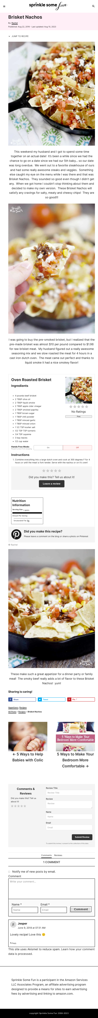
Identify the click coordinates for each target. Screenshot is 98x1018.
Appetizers (13, 707)
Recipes (23, 707)
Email (48, 823)
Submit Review (82, 837)
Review (49, 799)
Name (48, 812)
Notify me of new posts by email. (34, 871)
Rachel (15, 23)
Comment (14, 876)
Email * (45, 904)
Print (78, 417)
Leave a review (51, 483)
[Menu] (4, 6)
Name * (17, 904)
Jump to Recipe (20, 36)
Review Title (52, 788)
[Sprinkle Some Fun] (48, 6)
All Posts (12, 712)
